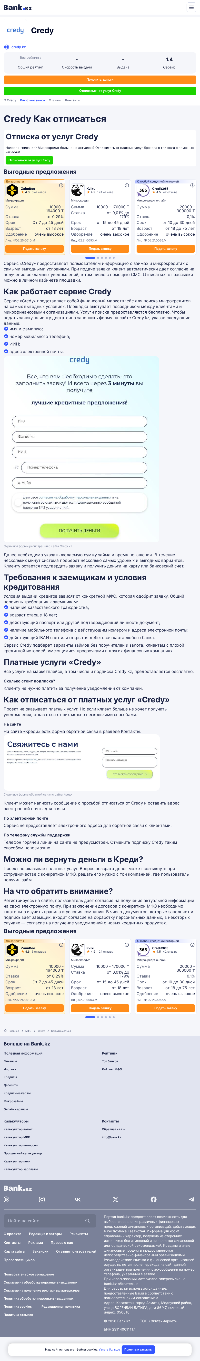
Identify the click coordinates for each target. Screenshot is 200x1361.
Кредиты (10, 1077)
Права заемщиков (19, 1260)
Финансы (10, 1061)
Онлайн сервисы (16, 1109)
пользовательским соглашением (131, 1298)
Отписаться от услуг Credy (100, 91)
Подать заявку (34, 248)
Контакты (72, 100)
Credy (41, 1030)
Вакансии (40, 1251)
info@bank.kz (111, 1137)
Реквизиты (79, 1234)
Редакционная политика (60, 1306)
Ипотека (10, 1069)
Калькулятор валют (18, 1129)
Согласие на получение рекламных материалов (42, 1290)
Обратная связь (113, 1129)
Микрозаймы (13, 1101)
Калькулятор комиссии (21, 1145)
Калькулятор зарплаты (21, 1169)
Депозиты (11, 1085)
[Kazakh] (179, 7)
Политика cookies (18, 1306)
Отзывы (55, 100)
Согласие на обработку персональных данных (40, 1282)
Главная (14, 1030)
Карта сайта (14, 1251)
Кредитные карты (17, 1093)
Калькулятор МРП (17, 1137)
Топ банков (110, 1061)
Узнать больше (109, 1349)
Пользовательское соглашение (29, 1274)
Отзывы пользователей (76, 1251)
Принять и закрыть (138, 1349)
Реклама (35, 1242)
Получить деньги (100, 79)
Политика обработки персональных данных (38, 1298)
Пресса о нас (62, 1242)
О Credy (10, 100)
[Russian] (173, 7)
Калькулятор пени (17, 1161)
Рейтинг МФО (112, 1069)
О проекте (12, 1234)
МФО (28, 1030)
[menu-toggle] (191, 7)
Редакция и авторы (45, 1234)
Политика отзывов (18, 1315)
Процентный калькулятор (23, 1153)
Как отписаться (32, 100)
